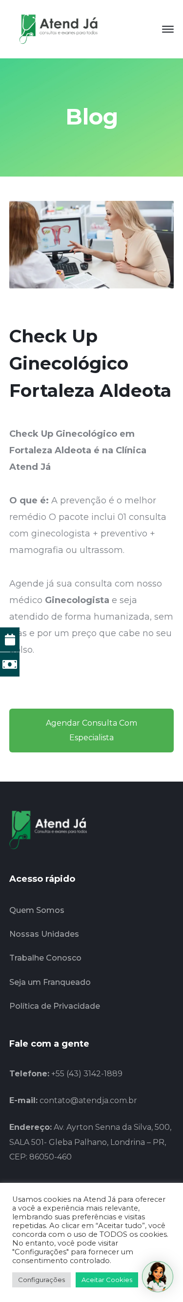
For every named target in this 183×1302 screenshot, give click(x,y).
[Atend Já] (58, 28)
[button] (157, 1276)
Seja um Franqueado (50, 982)
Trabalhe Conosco (45, 958)
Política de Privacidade (54, 1006)
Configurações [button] (41, 1280)
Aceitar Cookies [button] (106, 1280)
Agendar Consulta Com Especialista (91, 730)
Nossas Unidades (44, 934)
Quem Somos (36, 910)
